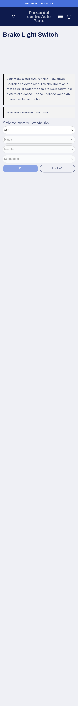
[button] (7, 17)
